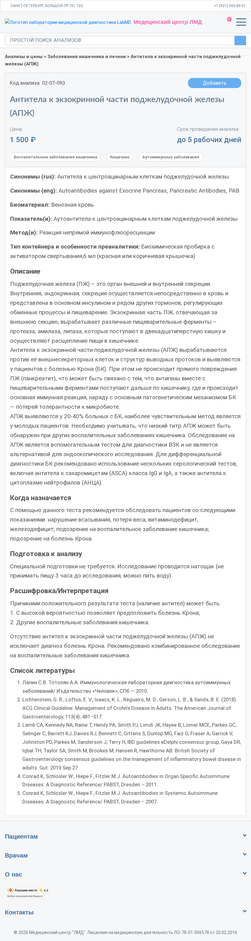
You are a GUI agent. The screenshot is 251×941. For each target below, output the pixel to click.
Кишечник (119, 157)
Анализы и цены (24, 56)
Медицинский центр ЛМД (167, 22)
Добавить (215, 83)
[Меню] (241, 23)
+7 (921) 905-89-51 (230, 6)
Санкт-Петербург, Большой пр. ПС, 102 (46, 6)
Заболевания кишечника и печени (86, 56)
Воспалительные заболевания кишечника (55, 157)
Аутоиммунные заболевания (170, 157)
